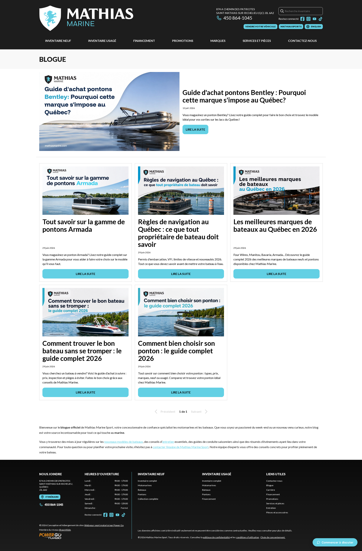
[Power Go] (81, 536)
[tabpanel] (106, 494)
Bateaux (142, 489)
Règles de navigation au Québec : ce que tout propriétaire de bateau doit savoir (178, 233)
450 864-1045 (237, 18)
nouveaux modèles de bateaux (123, 441)
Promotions (182, 40)
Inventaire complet (147, 480)
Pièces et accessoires (277, 512)
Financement (144, 40)
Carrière (270, 489)
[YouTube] (314, 19)
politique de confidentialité (216, 537)
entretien (168, 441)
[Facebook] (302, 19)
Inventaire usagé (102, 40)
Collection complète (148, 498)
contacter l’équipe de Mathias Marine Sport (181, 447)
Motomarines (145, 485)
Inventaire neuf (58, 40)
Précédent (168, 411)
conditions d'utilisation (247, 537)
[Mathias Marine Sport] (86, 18)
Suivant (196, 411)
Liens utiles (275, 474)
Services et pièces (257, 40)
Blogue (269, 485)
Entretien (271, 508)
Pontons (142, 494)
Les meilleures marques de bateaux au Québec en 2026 (275, 225)
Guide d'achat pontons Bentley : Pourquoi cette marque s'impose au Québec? (244, 96)
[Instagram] (308, 19)
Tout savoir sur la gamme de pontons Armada (83, 225)
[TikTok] (320, 19)
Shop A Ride (65, 529)
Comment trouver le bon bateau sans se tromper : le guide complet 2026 (82, 350)
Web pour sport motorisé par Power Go (103, 525)
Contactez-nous (302, 40)
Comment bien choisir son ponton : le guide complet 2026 (176, 350)
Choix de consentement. (272, 537)
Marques (217, 40)
